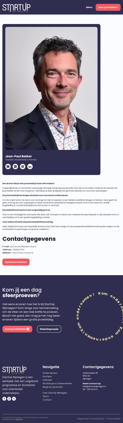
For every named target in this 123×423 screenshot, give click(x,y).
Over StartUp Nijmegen (55, 392)
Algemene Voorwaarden (91, 418)
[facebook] (4, 399)
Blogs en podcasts (53, 387)
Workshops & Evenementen (57, 383)
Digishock (19, 419)
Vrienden (47, 380)
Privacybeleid (113, 418)
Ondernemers (50, 373)
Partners (47, 376)
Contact (47, 399)
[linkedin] (14, 399)
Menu (89, 7)
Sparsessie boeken (16, 262)
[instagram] (9, 399)
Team (46, 396)
